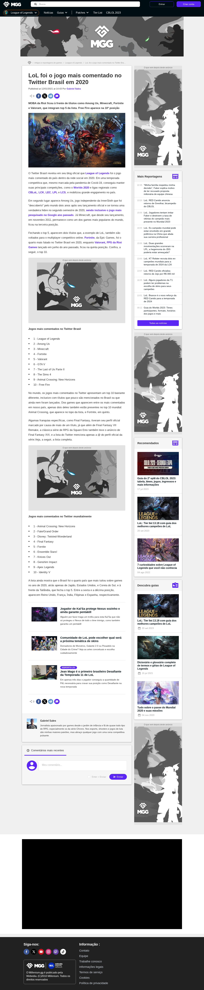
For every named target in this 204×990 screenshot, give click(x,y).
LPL (54, 192)
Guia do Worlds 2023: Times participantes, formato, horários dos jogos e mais (159, 310)
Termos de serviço (90, 972)
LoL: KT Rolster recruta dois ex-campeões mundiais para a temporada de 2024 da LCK (160, 261)
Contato (84, 950)
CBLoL (32, 192)
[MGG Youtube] (41, 952)
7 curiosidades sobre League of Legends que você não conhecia (157, 566)
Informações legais (91, 966)
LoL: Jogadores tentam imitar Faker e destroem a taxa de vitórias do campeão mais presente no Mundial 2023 (158, 217)
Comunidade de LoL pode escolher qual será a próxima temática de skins (90, 639)
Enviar (119, 777)
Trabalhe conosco (90, 961)
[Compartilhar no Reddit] (50, 96)
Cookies (84, 977)
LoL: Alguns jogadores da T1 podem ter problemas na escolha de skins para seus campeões (158, 284)
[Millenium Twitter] (34, 952)
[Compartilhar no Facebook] (38, 96)
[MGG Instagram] (48, 952)
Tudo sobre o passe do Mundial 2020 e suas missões (156, 709)
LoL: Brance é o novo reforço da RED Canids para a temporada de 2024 (160, 298)
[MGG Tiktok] (63, 952)
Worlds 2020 (81, 187)
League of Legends (73, 63)
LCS (63, 192)
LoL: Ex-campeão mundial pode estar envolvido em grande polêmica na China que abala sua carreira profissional (160, 232)
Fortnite (89, 237)
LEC (48, 192)
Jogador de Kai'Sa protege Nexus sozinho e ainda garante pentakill (90, 610)
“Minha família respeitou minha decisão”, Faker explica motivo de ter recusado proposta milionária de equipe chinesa (159, 189)
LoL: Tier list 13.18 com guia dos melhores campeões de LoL (156, 525)
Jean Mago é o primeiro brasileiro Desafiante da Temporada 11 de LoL (90, 673)
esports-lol (69, 668)
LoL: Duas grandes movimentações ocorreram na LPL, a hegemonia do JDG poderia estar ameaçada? (159, 248)
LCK (41, 192)
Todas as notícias (158, 323)
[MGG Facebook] (26, 952)
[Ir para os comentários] (57, 96)
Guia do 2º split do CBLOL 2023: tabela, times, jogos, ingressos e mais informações (156, 481)
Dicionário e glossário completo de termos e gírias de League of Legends (156, 665)
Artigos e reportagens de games (48, 63)
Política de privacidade (93, 983)
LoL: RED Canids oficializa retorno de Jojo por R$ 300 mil (159, 272)
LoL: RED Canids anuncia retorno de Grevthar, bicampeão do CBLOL (160, 203)
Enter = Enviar (99, 777)
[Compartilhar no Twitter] (44, 96)
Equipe (83, 956)
